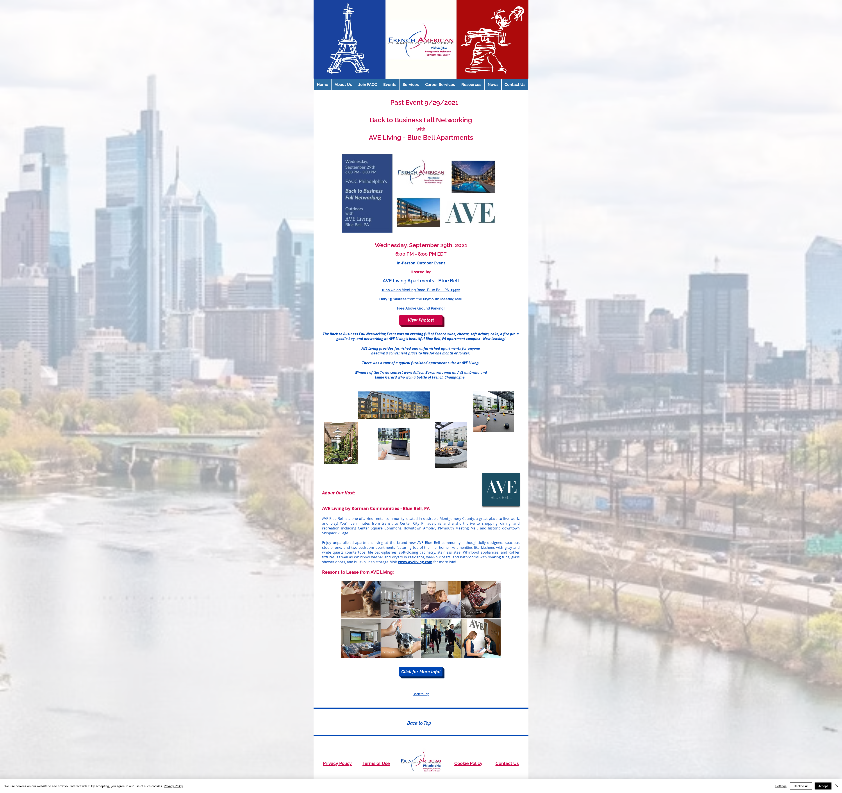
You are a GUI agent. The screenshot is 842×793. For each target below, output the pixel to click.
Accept (823, 786)
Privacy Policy (337, 763)
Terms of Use (376, 763)
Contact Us (507, 763)
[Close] (836, 785)
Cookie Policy (468, 763)
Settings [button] (781, 786)
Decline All (801, 786)
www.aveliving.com (415, 561)
